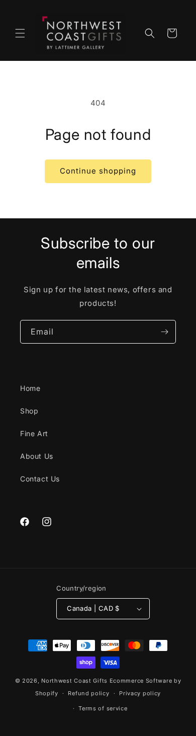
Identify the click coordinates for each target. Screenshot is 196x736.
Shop (29, 410)
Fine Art (34, 433)
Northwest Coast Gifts (74, 680)
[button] (20, 33)
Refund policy (88, 693)
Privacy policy (140, 693)
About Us (36, 456)
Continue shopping (98, 171)
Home (30, 388)
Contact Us (40, 478)
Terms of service (102, 708)
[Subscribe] (164, 332)
